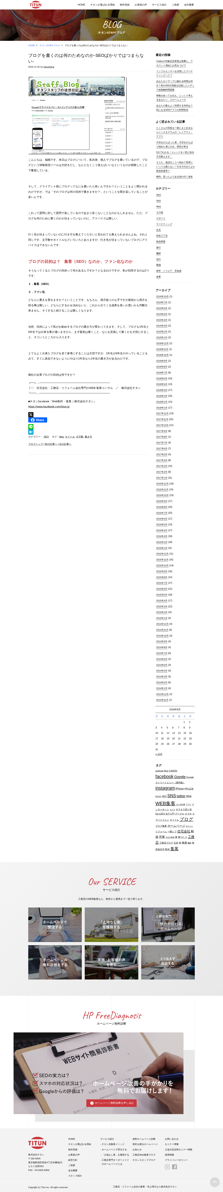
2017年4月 (161, 460)
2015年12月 (162, 553)
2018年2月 (161, 401)
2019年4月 (161, 320)
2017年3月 (161, 466)
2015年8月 (161, 577)
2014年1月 (161, 688)
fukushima (49, 66)
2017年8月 (161, 436)
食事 (158, 276)
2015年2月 (161, 612)
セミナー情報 (172, 1144)
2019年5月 (161, 314)
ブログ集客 (161, 826)
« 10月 (158, 754)
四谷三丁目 (162, 235)
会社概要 (189, 4)
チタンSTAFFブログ (50, 45)
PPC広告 (189, 789)
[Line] (88, 426)
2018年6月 (161, 378)
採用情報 (169, 1154)
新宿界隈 (160, 241)
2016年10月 (162, 495)
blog (61, 436)
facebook (164, 776)
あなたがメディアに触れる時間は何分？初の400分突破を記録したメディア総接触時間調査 (175, 85)
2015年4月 (161, 600)
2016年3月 (161, 536)
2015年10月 (162, 565)
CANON (173, 771)
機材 (158, 253)
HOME (81, 4)
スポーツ (160, 218)
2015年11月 (162, 559)
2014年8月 (161, 647)
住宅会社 (183, 831)
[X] (88, 414)
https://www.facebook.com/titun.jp (48, 406)
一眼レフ (172, 831)
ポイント (189, 826)
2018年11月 (162, 349)
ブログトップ (35, 444)
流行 (158, 259)
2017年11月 (162, 419)
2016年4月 (161, 530)
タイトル (70, 436)
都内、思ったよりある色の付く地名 (174, 176)
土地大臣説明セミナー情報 (178, 1149)
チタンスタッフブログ (144, 1160)
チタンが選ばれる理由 (102, 4)
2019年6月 (161, 308)
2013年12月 (162, 694)
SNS (158, 200)
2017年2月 (161, 472)
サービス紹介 (159, 4)
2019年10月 (162, 296)
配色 (167, 849)
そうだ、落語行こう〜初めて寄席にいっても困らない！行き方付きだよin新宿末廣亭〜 (175, 166)
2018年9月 (161, 360)
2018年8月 (161, 366)
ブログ (186, 819)
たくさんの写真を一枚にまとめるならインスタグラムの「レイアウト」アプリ (174, 132)
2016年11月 (162, 489)
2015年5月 (161, 594)
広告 (176, 843)
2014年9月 (161, 641)
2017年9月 (161, 431)
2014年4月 (161, 670)
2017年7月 (161, 442)
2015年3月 (161, 606)
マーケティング (164, 224)
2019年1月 (161, 337)
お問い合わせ (172, 1139)
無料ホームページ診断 (144, 1139)
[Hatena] (88, 432)
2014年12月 (162, 624)
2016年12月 (162, 483)
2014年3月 (161, 676)
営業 (162, 837)
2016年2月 (161, 542)
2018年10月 (162, 355)
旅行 (158, 247)
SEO (46, 436)
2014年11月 (162, 630)
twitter (181, 796)
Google (180, 777)
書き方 (88, 436)
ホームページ (176, 825)
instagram (165, 788)
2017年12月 (162, 413)
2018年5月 (161, 384)
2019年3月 (161, 325)
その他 (159, 212)
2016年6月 (161, 518)
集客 (174, 848)
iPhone (179, 788)
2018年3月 (161, 396)
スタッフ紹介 (75, 1175)
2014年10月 (162, 635)
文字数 (79, 436)
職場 (158, 265)
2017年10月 (162, 425)
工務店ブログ (166, 843)
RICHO (158, 796)
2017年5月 (161, 454)
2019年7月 (161, 302)
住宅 (158, 230)
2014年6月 (161, 659)
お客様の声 (141, 4)
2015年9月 (161, 571)
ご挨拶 (175, 4)
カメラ (172, 810)
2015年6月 (161, 589)
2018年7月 (161, 372)
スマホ (188, 814)
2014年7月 (161, 653)
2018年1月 (161, 407)
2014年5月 (161, 665)
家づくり (182, 837)
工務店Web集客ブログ (144, 1154)
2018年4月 (161, 390)
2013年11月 (162, 700)
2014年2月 (161, 682)
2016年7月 (161, 513)
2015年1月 (161, 618)
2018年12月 (162, 343)
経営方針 (72, 1160)
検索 (184, 842)
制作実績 (125, 4)
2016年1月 (161, 548)
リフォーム (161, 831)
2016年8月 (161, 507)
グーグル (179, 814)
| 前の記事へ (50, 444)
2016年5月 (161, 524)
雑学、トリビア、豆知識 (168, 270)
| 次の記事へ (64, 444)
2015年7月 (161, 583)
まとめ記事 (180, 804)
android (159, 771)
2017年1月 (161, 477)
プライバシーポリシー (176, 1160)
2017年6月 (161, 448)
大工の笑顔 (170, 837)
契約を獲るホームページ (145, 1144)
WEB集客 (165, 803)
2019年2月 (161, 331)
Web (158, 206)
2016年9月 (161, 501)
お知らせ (137, 1149)
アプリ (188, 804)
